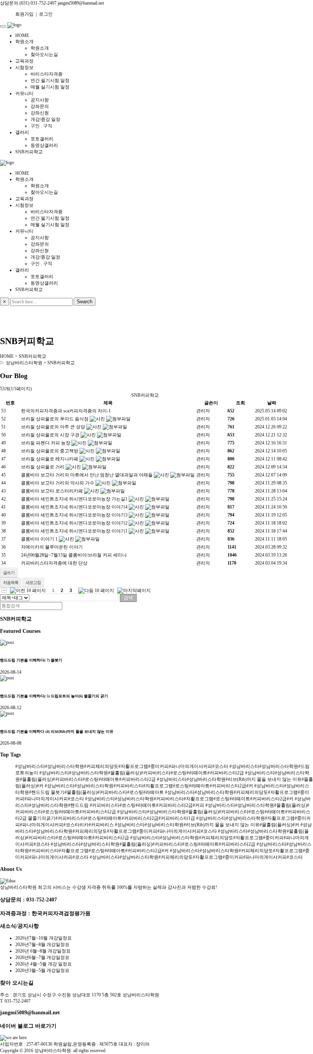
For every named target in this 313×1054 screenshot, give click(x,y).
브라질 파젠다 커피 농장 (45, 443)
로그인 (46, 14)
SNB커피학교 (29, 151)
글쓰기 (9, 572)
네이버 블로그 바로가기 (28, 1026)
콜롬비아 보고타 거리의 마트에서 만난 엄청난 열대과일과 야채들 (87, 475)
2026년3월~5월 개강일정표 (42, 970)
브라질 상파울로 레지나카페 (49, 459)
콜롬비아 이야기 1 (39, 539)
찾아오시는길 (44, 54)
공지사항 (40, 100)
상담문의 (9, 3)
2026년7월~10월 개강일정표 (43, 938)
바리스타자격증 (47, 74)
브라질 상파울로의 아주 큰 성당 (53, 427)
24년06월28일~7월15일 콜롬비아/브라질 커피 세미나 (74, 555)
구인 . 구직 (41, 126)
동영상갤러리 (44, 145)
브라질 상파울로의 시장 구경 (50, 435)
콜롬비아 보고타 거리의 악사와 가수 (57, 483)
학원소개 (24, 41)
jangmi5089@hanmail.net (30, 1012)
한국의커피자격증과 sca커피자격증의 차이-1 (66, 411)
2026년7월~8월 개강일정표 (42, 944)
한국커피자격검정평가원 (61, 913)
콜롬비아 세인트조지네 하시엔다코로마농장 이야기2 (74, 523)
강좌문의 (40, 106)
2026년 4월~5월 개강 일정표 (43, 964)
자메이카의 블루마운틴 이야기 (52, 547)
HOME (22, 35)
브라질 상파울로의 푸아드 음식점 (55, 419)
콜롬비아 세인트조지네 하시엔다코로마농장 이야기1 (74, 531)
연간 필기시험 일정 (50, 80)
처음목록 (10, 582)
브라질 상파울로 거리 (43, 467)
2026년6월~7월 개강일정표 (42, 957)
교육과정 (24, 61)
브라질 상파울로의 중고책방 (49, 451)
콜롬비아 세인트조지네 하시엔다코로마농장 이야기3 (74, 515)
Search (84, 301)
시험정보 (24, 67)
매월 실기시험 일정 (50, 87)
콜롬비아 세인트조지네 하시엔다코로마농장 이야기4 (74, 507)
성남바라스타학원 (52, 1050)
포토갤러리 (42, 139)
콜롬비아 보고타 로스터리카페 (52, 491)
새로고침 (33, 582)
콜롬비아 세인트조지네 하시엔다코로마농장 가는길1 (74, 499)
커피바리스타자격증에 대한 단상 (54, 563)
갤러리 (22, 132)
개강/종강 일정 (45, 119)
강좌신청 (40, 113)
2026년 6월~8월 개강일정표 (43, 951)
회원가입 (24, 14)
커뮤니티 (24, 93)
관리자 (203, 411)
